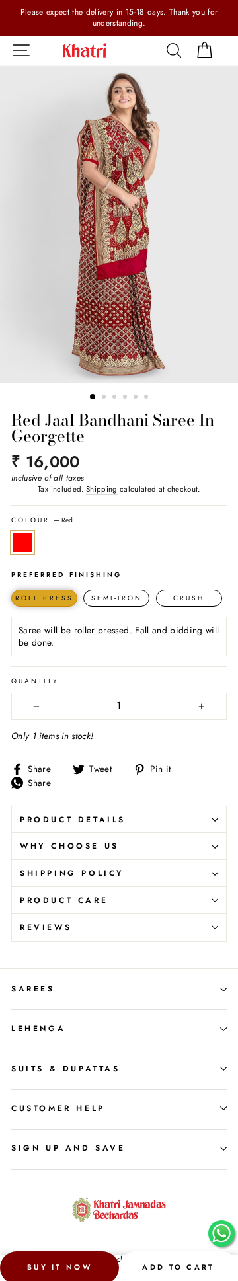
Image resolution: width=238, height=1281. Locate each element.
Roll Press (44, 598)
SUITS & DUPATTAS (65, 1069)
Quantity (35, 681)
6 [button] (147, 398)
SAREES (33, 989)
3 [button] (115, 398)
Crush (188, 598)
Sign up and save (68, 1148)
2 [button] (105, 398)
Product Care (64, 900)
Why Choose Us (69, 846)
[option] (119, 18)
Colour (42, 520)
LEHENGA (38, 1028)
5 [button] (137, 398)
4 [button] (126, 398)
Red (22, 542)
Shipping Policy (72, 873)
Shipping (102, 489)
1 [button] (93, 397)
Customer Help (58, 1108)
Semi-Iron (117, 598)
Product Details (73, 820)
